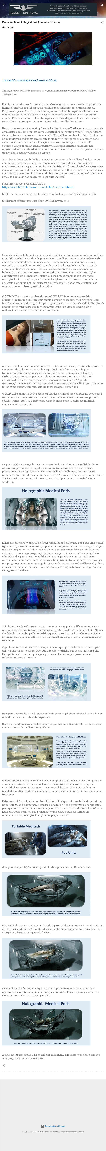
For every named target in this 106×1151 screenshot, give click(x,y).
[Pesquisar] (102, 5)
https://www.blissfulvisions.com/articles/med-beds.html (37, 187)
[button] (102, 23)
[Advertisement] (53, 1100)
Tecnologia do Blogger (54, 1126)
